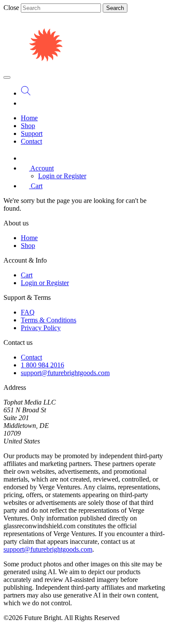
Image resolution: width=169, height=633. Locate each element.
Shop (28, 125)
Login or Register (62, 176)
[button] (37, 168)
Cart (26, 275)
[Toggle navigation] (6, 77)
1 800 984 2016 (42, 365)
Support (31, 133)
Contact (31, 141)
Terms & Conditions (48, 320)
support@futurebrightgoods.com (65, 372)
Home (29, 118)
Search (115, 8)
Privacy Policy (41, 327)
